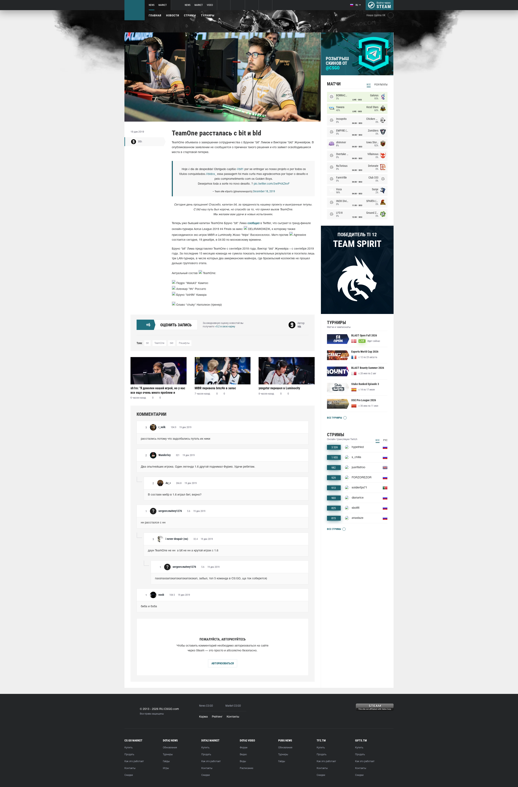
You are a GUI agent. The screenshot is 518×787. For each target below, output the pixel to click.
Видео (243, 754)
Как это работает (134, 761)
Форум (243, 748)
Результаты (380, 84)
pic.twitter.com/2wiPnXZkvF (272, 184)
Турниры (207, 15)
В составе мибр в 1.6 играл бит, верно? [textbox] (175, 494)
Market (162, 5)
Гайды (166, 761)
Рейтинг (217, 717)
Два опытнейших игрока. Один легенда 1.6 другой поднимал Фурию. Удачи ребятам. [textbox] (198, 467)
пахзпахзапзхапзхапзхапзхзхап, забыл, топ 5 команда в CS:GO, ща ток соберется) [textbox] (211, 578)
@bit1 (240, 169)
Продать (129, 754)
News (151, 5)
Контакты (233, 717)
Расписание (246, 768)
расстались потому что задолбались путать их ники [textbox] (175, 439)
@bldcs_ (211, 174)
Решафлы (184, 343)
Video (210, 5)
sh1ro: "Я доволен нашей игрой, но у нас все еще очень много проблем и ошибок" (158, 390)
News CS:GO (206, 705)
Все (369, 84)
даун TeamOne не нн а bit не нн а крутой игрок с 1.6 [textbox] (183, 550)
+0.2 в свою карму (225, 326)
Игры (166, 768)
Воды (243, 761)
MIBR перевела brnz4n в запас (215, 388)
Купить (128, 748)
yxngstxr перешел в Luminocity (279, 388)
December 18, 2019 (264, 191)
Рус (385, 440)
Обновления (170, 748)
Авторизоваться (222, 663)
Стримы (190, 15)
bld (171, 343)
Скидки (128, 775)
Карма (203, 717)
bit (147, 343)
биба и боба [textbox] (149, 606)
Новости (172, 15)
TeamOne (159, 343)
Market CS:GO (233, 705)
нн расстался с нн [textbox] (153, 522)
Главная (155, 15)
